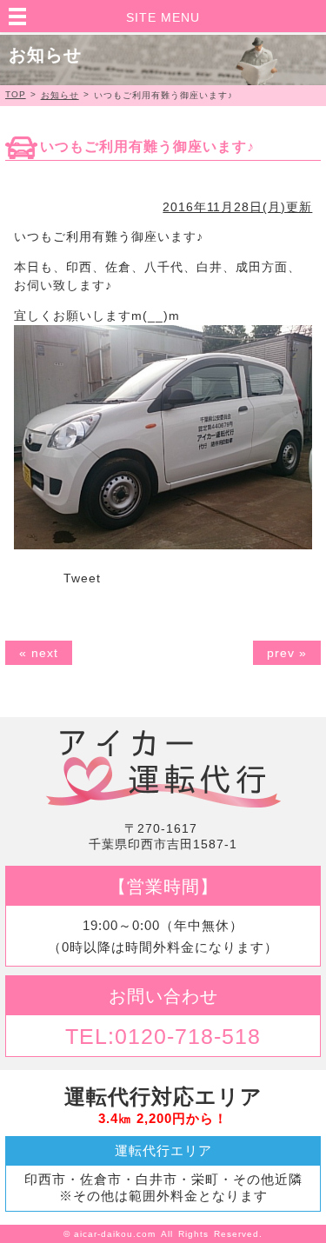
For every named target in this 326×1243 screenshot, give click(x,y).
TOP (15, 94)
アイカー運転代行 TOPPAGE (163, 769)
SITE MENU (163, 17)
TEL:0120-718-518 (163, 1036)
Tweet (82, 578)
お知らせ (60, 95)
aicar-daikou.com (115, 1234)
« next (38, 653)
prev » (287, 653)
